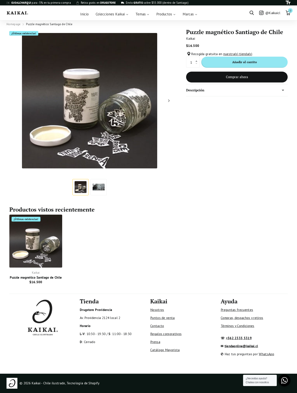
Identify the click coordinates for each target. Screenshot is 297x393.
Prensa (155, 342)
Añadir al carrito (244, 62)
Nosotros (157, 309)
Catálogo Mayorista (165, 350)
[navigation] (80, 187)
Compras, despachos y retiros (242, 318)
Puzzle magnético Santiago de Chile (36, 277)
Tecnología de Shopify (83, 383)
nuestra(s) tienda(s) (237, 54)
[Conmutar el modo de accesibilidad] (288, 3)
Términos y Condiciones (237, 326)
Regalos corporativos (166, 334)
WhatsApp (266, 354)
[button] (197, 58)
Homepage (13, 24)
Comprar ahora (237, 77)
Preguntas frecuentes (237, 309)
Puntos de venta (162, 318)
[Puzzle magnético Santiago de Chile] (35, 241)
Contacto (157, 326)
